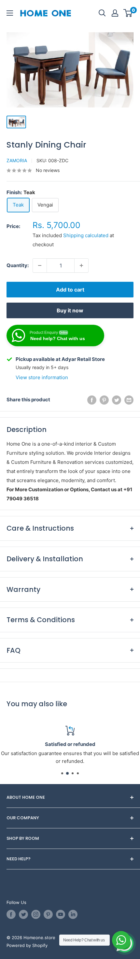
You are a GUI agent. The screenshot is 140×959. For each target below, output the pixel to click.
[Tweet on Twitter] (116, 400)
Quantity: (18, 265)
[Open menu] (10, 13)
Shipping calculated (85, 235)
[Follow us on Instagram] (35, 914)
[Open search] (102, 13)
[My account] (115, 13)
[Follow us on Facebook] (11, 914)
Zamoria (17, 160)
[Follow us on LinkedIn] (72, 914)
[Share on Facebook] (91, 400)
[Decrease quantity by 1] (40, 265)
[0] (128, 13)
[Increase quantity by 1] (81, 265)
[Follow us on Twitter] (23, 914)
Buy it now (70, 310)
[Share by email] (128, 400)
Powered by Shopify (27, 945)
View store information (42, 377)
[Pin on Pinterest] (104, 400)
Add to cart (70, 289)
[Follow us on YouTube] (60, 914)
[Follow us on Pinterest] (48, 914)
